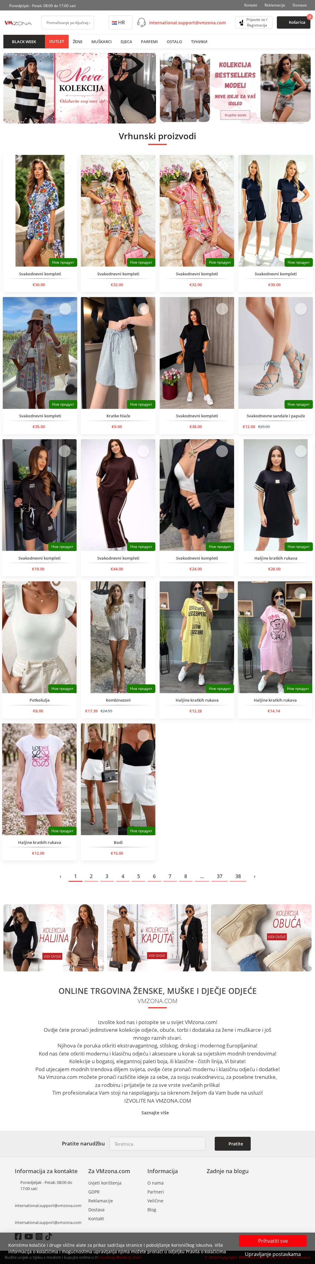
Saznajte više (156, 1113)
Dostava (300, 5)
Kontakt (250, 5)
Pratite (235, 1144)
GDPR (94, 1192)
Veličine (155, 1201)
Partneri (155, 1192)
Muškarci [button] (101, 41)
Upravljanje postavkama (273, 1254)
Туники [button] (199, 41)
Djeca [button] (126, 41)
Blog (151, 1210)
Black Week (24, 41)
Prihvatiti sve (273, 1241)
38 (238, 876)
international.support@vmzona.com (187, 23)
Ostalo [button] (174, 41)
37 (219, 876)
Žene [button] (77, 41)
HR (121, 22)
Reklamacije (275, 5)
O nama (155, 1183)
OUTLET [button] (56, 41)
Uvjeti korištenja (105, 1183)
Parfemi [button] (149, 41)
